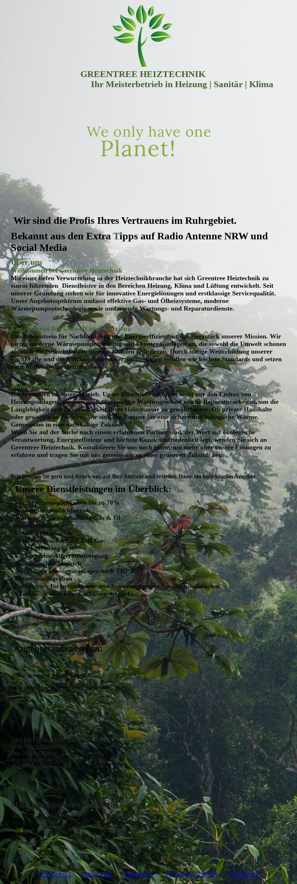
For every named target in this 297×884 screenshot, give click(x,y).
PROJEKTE (138, 875)
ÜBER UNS (98, 875)
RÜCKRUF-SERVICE (192, 875)
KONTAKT (245, 875)
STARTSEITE (55, 875)
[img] (148, 36)
